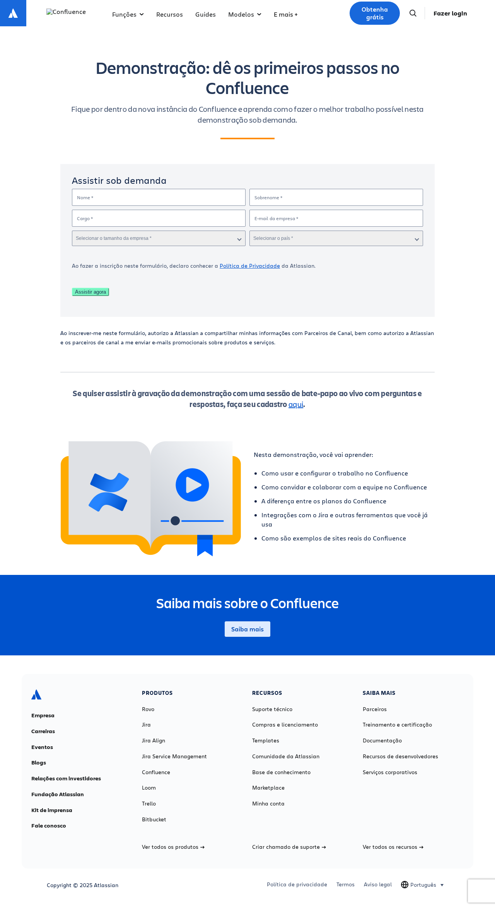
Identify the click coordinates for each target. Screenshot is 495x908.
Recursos (169, 14)
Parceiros (375, 709)
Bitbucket (154, 819)
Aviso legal (378, 884)
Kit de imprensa (51, 810)
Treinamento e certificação (397, 725)
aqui (295, 404)
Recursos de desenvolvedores (400, 756)
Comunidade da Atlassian (285, 756)
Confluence (156, 772)
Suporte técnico (272, 709)
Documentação (382, 740)
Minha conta (268, 803)
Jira (146, 725)
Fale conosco (48, 826)
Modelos (241, 14)
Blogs (38, 762)
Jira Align (153, 740)
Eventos (42, 747)
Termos (345, 884)
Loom (149, 788)
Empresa (43, 715)
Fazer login (450, 13)
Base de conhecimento (281, 772)
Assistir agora (90, 292)
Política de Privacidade (250, 265)
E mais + (285, 14)
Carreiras (43, 731)
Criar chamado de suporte (286, 847)
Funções (124, 14)
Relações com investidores (66, 778)
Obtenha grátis (375, 13)
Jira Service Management (174, 756)
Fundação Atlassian (57, 794)
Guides (205, 14)
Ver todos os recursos (390, 847)
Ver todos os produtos (170, 847)
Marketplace (268, 788)
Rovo (148, 709)
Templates (265, 740)
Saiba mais (247, 629)
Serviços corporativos (390, 772)
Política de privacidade (297, 884)
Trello (149, 803)
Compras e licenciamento (285, 725)
